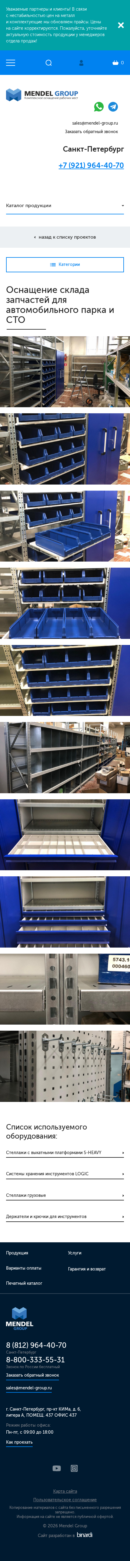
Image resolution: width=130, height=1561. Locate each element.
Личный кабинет (81, 63)
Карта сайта (65, 1491)
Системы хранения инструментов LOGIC (47, 1174)
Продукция (17, 1253)
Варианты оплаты (23, 1268)
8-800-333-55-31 (35, 1359)
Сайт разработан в (57, 1535)
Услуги (74, 1253)
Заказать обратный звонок (91, 131)
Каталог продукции (28, 205)
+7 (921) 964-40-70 (91, 165)
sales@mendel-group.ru (95, 123)
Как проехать (19, 1442)
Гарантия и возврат (87, 1269)
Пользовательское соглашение (65, 1499)
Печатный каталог (24, 1283)
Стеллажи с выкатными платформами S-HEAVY (53, 1152)
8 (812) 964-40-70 (36, 1345)
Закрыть (121, 25)
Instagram (74, 1468)
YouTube (57, 1468)
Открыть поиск (49, 63)
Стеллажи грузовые (26, 1195)
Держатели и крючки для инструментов (46, 1216)
